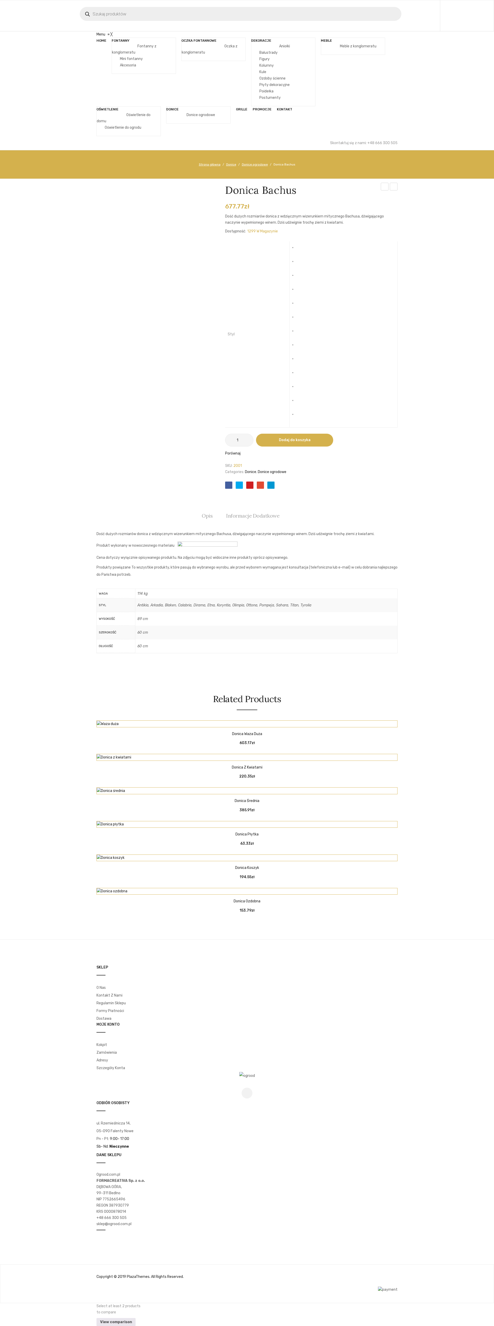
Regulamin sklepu (111, 1003)
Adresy (102, 1060)
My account (459, 16)
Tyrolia (302, 416)
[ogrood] (247, 1076)
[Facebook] (228, 485)
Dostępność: (235, 231)
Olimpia (302, 347)
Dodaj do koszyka (295, 440)
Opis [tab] (207, 515)
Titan (302, 402)
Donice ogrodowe (255, 164)
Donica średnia (247, 801)
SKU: (229, 466)
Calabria (302, 291)
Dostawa (103, 1018)
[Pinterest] (249, 485)
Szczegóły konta (110, 1068)
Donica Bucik (394, 187)
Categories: (234, 472)
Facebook (247, 1093)
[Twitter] (239, 485)
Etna (302, 319)
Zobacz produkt (234, 722)
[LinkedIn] (271, 485)
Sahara (302, 388)
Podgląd (259, 722)
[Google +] (260, 485)
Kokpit (101, 1045)
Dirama (302, 305)
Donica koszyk (247, 868)
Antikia (302, 250)
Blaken (302, 277)
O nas (101, 987)
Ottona (302, 361)
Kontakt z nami (109, 995)
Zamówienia (106, 1052)
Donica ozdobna (247, 901)
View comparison (116, 1322)
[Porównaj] (247, 722)
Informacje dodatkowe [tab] (252, 515)
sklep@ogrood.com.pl (113, 1224)
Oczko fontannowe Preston (385, 187)
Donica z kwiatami (247, 767)
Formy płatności (110, 1011)
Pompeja (302, 375)
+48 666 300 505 (111, 1218)
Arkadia (302, 263)
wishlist (470, 16)
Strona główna (209, 164)
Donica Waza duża (247, 734)
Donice (231, 164)
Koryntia (302, 333)
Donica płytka (247, 834)
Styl (231, 334)
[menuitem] (101, 41)
